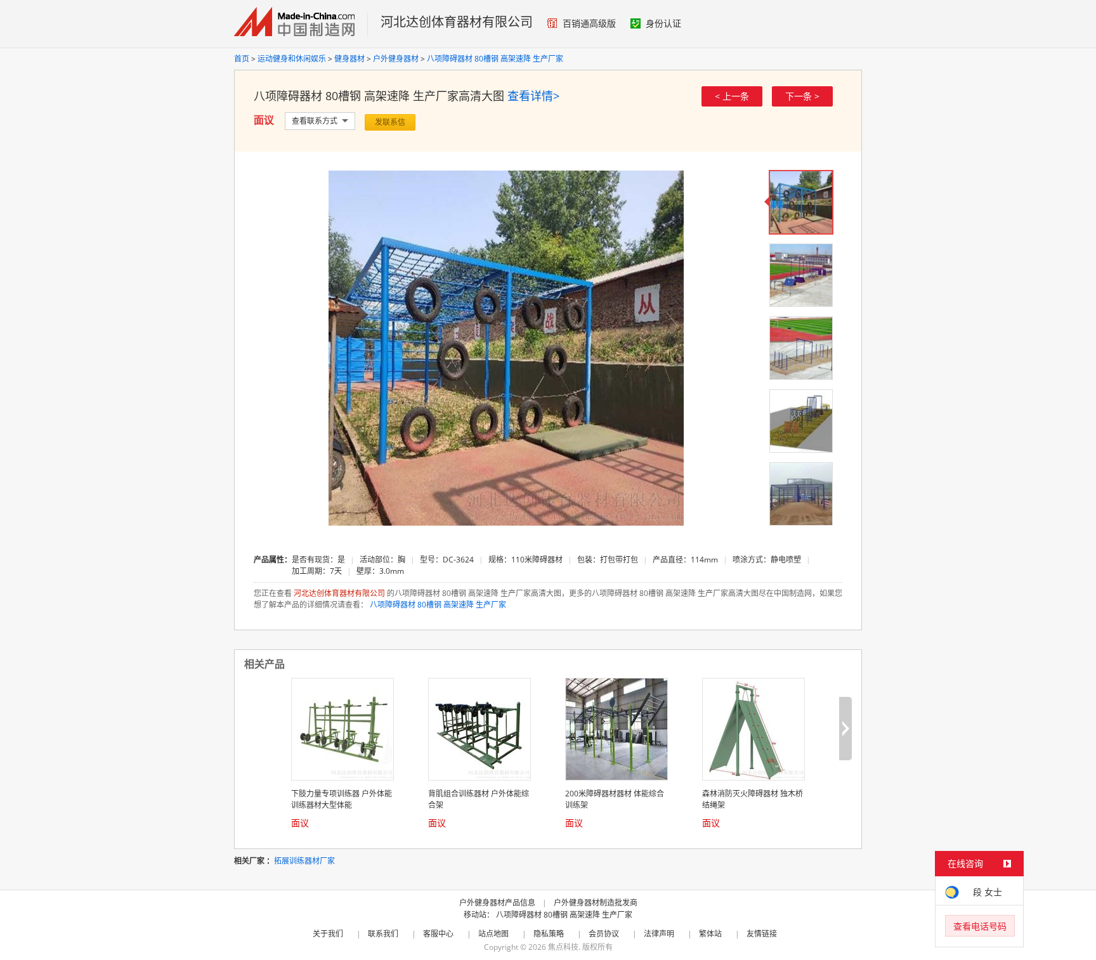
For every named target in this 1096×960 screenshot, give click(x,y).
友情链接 (762, 933)
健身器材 (349, 58)
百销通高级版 (589, 23)
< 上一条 (732, 96)
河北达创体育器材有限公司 (457, 21)
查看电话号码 (980, 926)
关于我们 (328, 933)
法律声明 (659, 933)
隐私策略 (548, 933)
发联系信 (390, 122)
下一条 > (802, 96)
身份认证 (663, 23)
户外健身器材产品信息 (497, 902)
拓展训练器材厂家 (304, 860)
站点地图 (493, 933)
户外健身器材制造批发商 (595, 902)
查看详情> (533, 95)
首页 (241, 58)
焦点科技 (563, 947)
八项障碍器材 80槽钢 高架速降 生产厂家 (495, 58)
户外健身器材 (396, 58)
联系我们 (383, 933)
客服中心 (438, 933)
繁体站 (710, 933)
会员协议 (604, 933)
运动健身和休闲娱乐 (292, 58)
